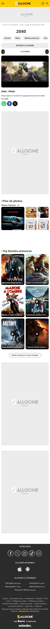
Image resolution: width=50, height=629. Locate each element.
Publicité (39, 598)
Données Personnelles (10, 604)
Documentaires (13, 25)
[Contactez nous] (39, 553)
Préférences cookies (36, 601)
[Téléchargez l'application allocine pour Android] (29, 569)
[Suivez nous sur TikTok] (32, 553)
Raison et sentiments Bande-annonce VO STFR (37, 283)
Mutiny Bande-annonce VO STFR (13, 347)
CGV (8, 601)
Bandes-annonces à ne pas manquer (25, 355)
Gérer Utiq (29, 606)
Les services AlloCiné (15, 606)
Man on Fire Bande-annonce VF (13, 283)
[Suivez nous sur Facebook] (11, 553)
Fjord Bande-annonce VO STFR (37, 315)
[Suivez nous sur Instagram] (25, 553)
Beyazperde (10, 586)
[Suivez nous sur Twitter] (18, 553)
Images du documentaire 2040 (34, 25)
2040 (21, 25)
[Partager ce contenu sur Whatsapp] (3, 103)
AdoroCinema (35, 586)
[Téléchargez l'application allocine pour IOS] (21, 569)
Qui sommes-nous (16, 598)
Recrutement (29, 598)
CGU (46, 598)
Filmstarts (10, 583)
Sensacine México (22, 590)
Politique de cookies (20, 601)
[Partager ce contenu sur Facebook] (9, 103)
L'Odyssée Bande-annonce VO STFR (37, 347)
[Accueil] (23, 3)
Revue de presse (26, 604)
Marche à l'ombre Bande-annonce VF (13, 315)
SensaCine (33, 583)
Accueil (5, 25)
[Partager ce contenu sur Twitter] (15, 103)
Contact (5, 598)
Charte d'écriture (40, 604)
